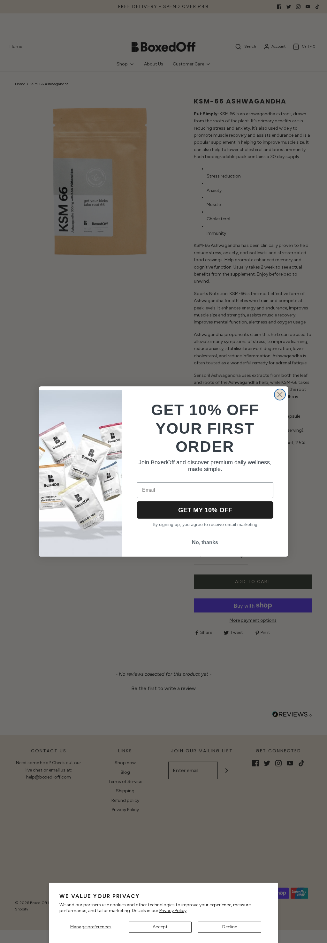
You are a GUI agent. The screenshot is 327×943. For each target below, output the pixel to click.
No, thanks (205, 542)
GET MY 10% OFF (205, 509)
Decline (229, 927)
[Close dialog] (279, 394)
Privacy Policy (172, 910)
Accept (160, 927)
